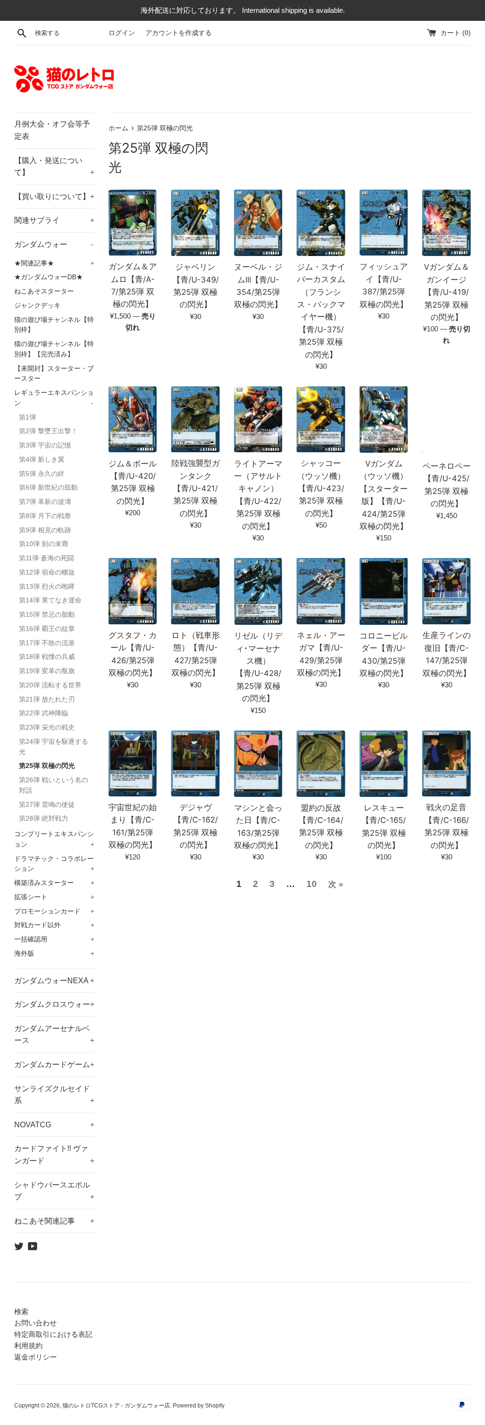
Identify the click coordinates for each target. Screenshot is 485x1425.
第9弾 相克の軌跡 (45, 530)
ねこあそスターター (44, 291)
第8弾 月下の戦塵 (45, 516)
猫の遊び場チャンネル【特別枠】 (54, 325)
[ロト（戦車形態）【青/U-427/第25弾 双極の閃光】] (195, 591)
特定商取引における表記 (53, 1334)
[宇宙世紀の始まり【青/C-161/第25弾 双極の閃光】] (132, 764)
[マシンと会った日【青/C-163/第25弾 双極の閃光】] (258, 764)
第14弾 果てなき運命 (50, 600)
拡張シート (54, 897)
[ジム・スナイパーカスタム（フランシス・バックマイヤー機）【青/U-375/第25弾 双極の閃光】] (320, 223)
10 (311, 884)
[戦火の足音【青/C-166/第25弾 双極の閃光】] (446, 764)
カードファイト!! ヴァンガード (54, 1154)
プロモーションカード (54, 911)
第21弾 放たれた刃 (47, 699)
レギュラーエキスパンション (54, 398)
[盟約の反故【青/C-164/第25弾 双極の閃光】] (320, 764)
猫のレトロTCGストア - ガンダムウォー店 (116, 1405)
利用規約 (28, 1346)
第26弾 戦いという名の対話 (53, 785)
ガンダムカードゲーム (54, 1064)
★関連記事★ (54, 263)
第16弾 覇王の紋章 (47, 628)
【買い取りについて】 (54, 196)
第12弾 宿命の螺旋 (47, 572)
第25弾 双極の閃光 (47, 765)
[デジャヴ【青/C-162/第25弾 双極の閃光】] (195, 764)
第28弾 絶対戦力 (43, 818)
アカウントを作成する (178, 33)
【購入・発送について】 (54, 166)
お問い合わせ (35, 1323)
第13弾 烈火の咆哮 (47, 586)
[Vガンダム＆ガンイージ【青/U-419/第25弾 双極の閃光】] (446, 223)
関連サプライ (54, 220)
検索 (21, 1311)
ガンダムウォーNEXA (54, 981)
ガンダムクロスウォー (54, 1004)
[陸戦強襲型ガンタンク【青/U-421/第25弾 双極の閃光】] (195, 419)
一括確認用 (54, 939)
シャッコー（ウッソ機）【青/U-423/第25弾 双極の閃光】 (321, 488)
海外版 (54, 953)
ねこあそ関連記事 (54, 1221)
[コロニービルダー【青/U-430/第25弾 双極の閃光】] (383, 591)
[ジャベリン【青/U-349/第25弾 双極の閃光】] (195, 223)
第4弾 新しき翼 (41, 459)
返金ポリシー (35, 1357)
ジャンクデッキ (37, 305)
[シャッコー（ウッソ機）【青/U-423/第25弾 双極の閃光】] (320, 419)
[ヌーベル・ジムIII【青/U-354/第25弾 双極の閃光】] (258, 223)
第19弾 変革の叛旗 (47, 671)
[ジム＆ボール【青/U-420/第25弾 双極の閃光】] (132, 419)
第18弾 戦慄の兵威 (47, 656)
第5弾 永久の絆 (41, 473)
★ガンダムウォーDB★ (48, 277)
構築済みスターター (54, 882)
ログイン (121, 33)
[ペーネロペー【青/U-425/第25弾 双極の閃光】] (446, 420)
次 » (335, 884)
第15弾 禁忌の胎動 (47, 614)
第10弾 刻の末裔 (43, 544)
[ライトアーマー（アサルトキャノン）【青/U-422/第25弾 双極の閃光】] (258, 419)
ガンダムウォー (53, 244)
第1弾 (27, 417)
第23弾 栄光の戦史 (47, 727)
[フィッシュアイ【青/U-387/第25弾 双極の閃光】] (383, 223)
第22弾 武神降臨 (43, 713)
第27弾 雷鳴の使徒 (47, 804)
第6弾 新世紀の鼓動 (48, 487)
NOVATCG (54, 1125)
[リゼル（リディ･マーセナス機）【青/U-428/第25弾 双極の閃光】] (258, 591)
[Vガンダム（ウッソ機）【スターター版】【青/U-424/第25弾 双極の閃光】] (383, 419)
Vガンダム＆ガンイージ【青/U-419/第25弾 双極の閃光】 (446, 292)
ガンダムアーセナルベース (54, 1034)
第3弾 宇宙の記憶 (45, 445)
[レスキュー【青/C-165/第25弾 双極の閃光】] (383, 764)
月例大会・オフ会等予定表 (52, 130)
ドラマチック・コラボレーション (54, 864)
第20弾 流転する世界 (50, 685)
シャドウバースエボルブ (54, 1191)
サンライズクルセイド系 (54, 1095)
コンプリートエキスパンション (54, 839)
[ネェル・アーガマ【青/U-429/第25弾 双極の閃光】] (320, 591)
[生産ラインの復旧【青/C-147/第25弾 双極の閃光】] (446, 591)
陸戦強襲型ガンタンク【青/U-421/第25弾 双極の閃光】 (195, 488)
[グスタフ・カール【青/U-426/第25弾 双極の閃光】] (132, 591)
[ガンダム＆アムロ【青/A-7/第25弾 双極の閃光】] (132, 223)
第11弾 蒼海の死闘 (46, 558)
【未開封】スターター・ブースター (54, 374)
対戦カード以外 (54, 925)
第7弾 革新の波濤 (45, 501)
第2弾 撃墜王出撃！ (48, 431)
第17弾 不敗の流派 (47, 643)
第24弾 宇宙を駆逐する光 (53, 747)
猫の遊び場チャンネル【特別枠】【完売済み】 (54, 349)
